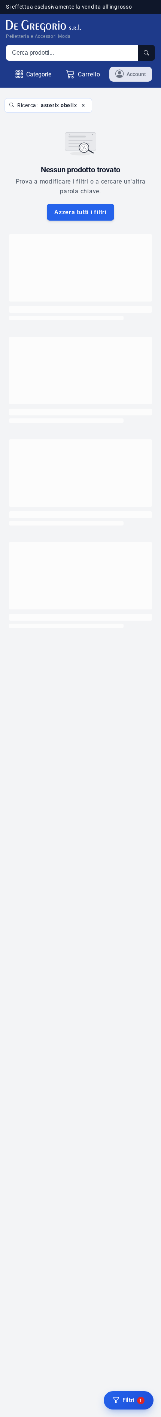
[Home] (43, 26)
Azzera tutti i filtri (80, 212)
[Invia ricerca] (146, 53)
